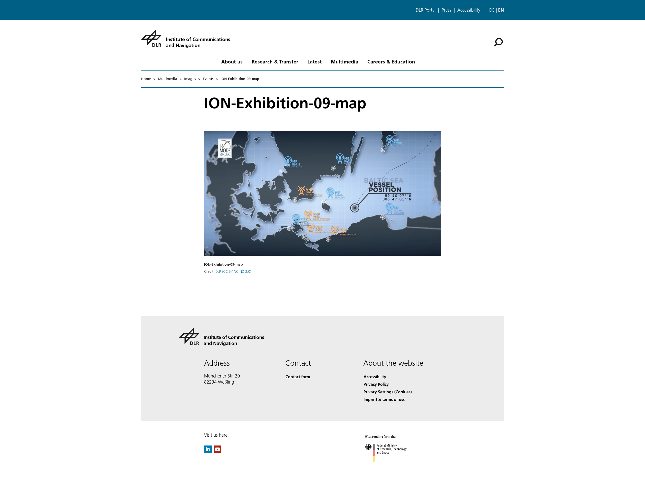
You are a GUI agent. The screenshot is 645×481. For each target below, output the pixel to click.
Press (446, 10)
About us (232, 61)
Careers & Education (391, 61)
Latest (314, 61)
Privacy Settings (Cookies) (388, 391)
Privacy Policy (376, 384)
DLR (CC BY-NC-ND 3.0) (233, 271)
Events (208, 79)
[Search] (499, 42)
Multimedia (344, 61)
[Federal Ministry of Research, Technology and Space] (392, 467)
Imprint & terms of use (384, 399)
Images (190, 79)
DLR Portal (426, 10)
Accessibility (468, 10)
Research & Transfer (275, 61)
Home (146, 79)
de (492, 10)
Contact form (297, 376)
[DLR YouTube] (217, 451)
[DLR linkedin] (208, 451)
